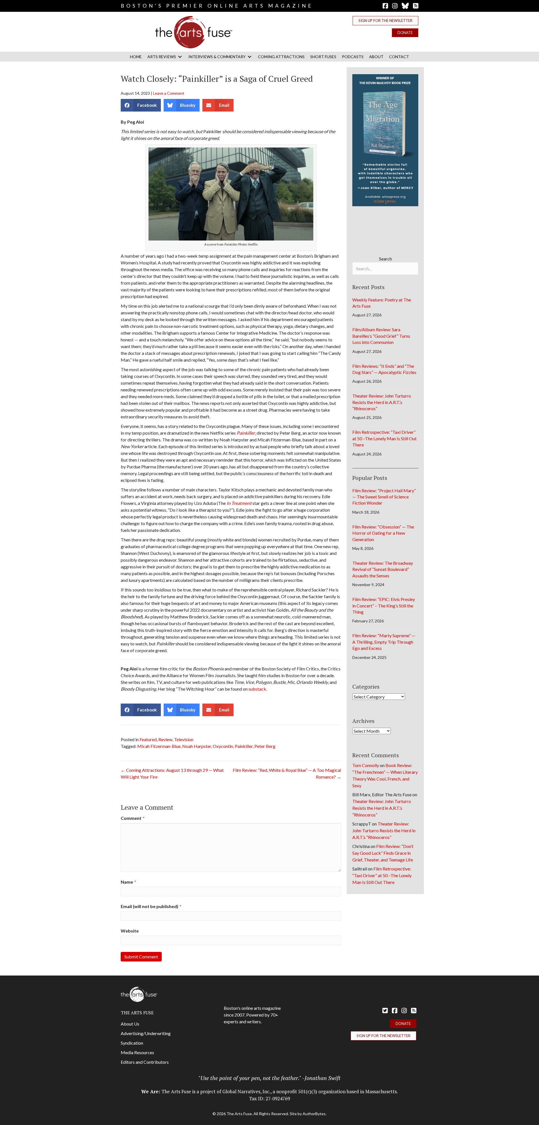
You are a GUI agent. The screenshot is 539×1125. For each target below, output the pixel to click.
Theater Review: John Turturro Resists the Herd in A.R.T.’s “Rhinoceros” (381, 402)
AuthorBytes (314, 1113)
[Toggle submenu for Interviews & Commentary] (249, 56)
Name (128, 881)
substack (257, 688)
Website (130, 930)
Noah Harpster (196, 746)
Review (165, 739)
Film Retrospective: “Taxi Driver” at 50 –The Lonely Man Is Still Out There (384, 438)
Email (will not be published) (151, 906)
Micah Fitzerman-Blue (159, 746)
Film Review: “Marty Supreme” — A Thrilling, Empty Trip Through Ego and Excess (383, 642)
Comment (133, 818)
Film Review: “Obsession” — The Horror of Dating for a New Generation (383, 533)
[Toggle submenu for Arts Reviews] (180, 56)
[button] (385, 20)
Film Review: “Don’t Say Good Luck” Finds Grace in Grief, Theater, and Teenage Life (383, 852)
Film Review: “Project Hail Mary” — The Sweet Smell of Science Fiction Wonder (384, 497)
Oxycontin (223, 746)
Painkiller (244, 746)
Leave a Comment (168, 93)
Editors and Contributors (145, 1062)
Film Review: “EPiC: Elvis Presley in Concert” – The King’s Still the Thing (383, 605)
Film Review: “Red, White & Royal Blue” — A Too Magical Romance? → (287, 773)
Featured (148, 739)
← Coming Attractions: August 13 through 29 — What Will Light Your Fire (172, 773)
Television (183, 739)
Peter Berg (264, 746)
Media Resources (137, 1052)
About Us (130, 1023)
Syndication (132, 1042)
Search (385, 258)
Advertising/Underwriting (146, 1033)
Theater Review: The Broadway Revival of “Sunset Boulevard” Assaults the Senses (382, 569)
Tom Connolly (365, 765)
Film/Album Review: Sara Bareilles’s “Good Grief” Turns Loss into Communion (381, 336)
